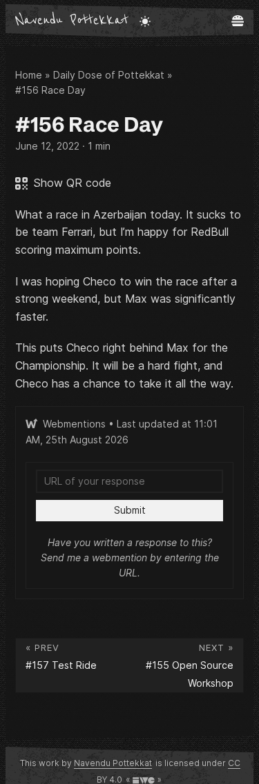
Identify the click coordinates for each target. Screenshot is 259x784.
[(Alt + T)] (145, 20)
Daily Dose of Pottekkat (108, 75)
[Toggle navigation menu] (237, 20)
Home (28, 75)
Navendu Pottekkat (71, 21)
